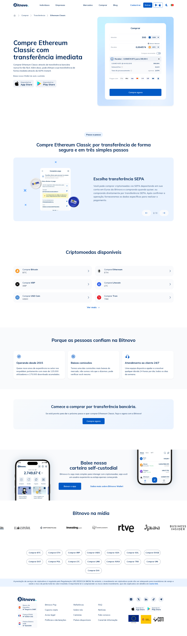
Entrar (148, 5)
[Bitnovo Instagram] (131, 599)
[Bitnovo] (21, 5)
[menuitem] (45, 5)
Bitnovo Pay (50, 604)
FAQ (100, 604)
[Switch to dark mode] (167, 5)
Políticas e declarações (55, 620)
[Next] (164, 213)
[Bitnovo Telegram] (161, 599)
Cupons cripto (51, 610)
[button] (172, 5)
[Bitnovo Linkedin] (146, 599)
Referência (78, 604)
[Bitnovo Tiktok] (153, 599)
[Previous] (146, 213)
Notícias (102, 610)
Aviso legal (50, 615)
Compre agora (93, 421)
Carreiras (77, 615)
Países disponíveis (82, 620)
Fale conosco (104, 615)
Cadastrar (135, 5)
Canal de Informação (107, 620)
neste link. (153, 584)
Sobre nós (78, 610)
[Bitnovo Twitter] (138, 599)
